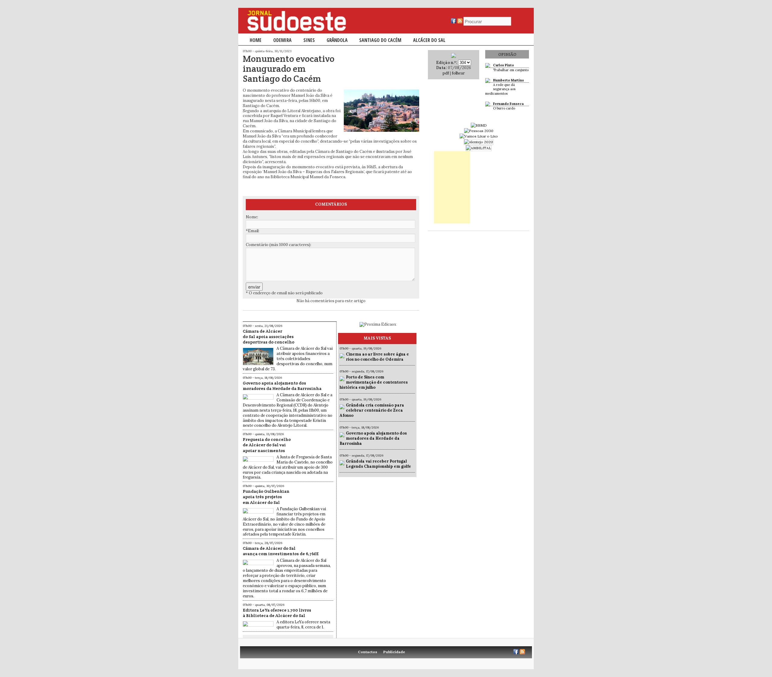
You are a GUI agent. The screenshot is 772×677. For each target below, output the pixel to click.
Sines (309, 40)
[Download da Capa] (453, 56)
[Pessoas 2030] (478, 130)
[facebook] (453, 22)
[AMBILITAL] (479, 148)
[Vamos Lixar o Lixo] (479, 136)
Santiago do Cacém (380, 40)
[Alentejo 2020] (478, 142)
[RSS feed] (460, 22)
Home (255, 40)
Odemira (282, 40)
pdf (446, 73)
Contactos (367, 652)
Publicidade (394, 652)
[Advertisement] (452, 187)
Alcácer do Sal (429, 40)
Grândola (337, 40)
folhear (458, 73)
